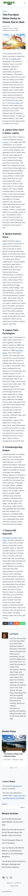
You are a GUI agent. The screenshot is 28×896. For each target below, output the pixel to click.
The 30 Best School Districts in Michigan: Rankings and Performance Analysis (14, 864)
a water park (16, 59)
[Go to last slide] (4, 751)
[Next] (23, 751)
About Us (10, 883)
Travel (4, 11)
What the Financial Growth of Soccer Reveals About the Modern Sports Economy (13, 832)
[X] (7, 877)
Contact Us (17, 883)
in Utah (16, 103)
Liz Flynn (7, 26)
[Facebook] (3, 877)
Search (4, 804)
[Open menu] (24, 3)
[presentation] (14, 743)
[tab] (10, 767)
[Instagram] (11, 877)
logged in (16, 786)
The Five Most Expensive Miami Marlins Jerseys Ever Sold (12, 822)
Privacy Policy (14, 886)
